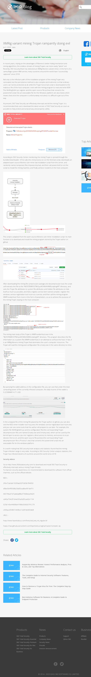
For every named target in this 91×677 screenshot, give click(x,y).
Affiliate (83, 636)
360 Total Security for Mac (26, 645)
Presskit (42, 645)
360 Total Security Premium (26, 642)
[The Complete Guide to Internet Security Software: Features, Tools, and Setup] (11, 576)
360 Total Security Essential (26, 639)
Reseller (84, 639)
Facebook (86, 44)
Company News (72, 28)
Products (44, 28)
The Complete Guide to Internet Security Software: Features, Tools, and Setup (45, 576)
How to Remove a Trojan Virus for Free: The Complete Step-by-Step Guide (46, 587)
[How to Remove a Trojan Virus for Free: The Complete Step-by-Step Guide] (11, 587)
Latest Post (17, 28)
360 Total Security (22, 636)
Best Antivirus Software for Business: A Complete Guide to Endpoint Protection (44, 598)
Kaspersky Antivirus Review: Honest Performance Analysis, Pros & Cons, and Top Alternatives (46, 565)
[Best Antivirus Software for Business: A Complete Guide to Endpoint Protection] (11, 598)
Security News (44, 642)
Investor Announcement (48, 648)
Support (66, 636)
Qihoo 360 (67, 639)
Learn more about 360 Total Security (37, 57)
